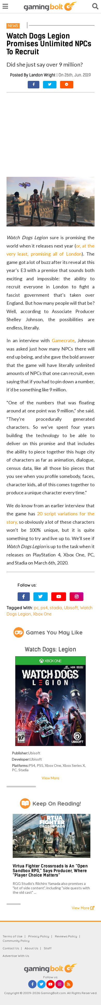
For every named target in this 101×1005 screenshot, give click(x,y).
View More (50, 778)
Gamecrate (63, 340)
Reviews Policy (66, 936)
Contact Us (11, 948)
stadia (56, 607)
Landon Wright (42, 75)
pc (36, 607)
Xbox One (42, 614)
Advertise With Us (16, 956)
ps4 (44, 607)
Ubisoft (71, 607)
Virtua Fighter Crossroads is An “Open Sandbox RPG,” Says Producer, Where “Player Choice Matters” (50, 871)
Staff (48, 948)
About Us (31, 948)
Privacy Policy (38, 936)
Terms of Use (13, 936)
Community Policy (16, 941)
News (13, 25)
